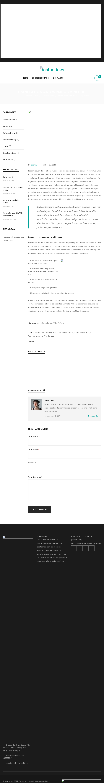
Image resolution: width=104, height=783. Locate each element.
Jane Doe (49, 400)
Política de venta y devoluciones (86, 543)
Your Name (34, 436)
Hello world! (8, 177)
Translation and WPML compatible (12, 214)
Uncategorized (9, 153)
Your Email (33, 449)
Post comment (40, 509)
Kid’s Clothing (9, 133)
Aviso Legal (76, 536)
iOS (57, 332)
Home (18, 96)
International (48, 96)
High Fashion (8, 126)
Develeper (50, 332)
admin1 (34, 165)
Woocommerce (35, 336)
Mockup (63, 332)
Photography (73, 332)
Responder (93, 416)
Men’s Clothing (9, 139)
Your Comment (35, 477)
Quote (5, 146)
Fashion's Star (31, 96)
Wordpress (49, 336)
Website (32, 462)
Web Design (85, 332)
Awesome (39, 332)
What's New (8, 159)
